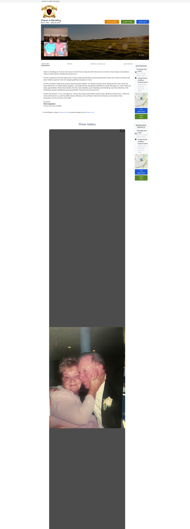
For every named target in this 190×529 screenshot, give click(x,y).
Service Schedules (98, 64)
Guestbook (128, 64)
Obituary (45, 64)
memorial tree (63, 112)
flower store (90, 112)
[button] (141, 98)
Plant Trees (141, 116)
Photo (69, 64)
